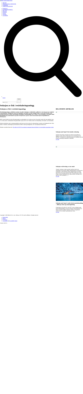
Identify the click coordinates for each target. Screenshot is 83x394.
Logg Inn (4, 14)
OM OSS (4, 2)
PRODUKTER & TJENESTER (9, 3)
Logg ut (4, 13)
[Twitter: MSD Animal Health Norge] (41, 309)
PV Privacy (5, 219)
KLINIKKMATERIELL (8, 9)
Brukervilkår (5, 217)
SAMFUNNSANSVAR (8, 6)
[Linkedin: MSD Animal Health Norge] (41, 393)
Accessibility (5, 220)
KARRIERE (5, 5)
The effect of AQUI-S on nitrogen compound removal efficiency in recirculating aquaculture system (33, 127)
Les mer (57, 139)
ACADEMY (5, 15)
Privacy (4, 218)
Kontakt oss (5, 8)
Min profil (5, 10)
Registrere (5, 12)
